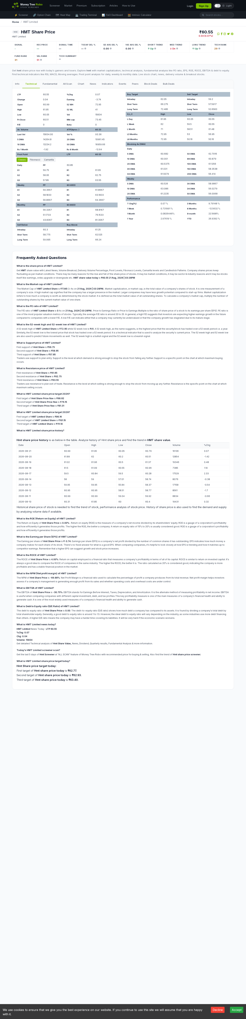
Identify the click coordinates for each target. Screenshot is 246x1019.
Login (190, 5)
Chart (81, 83)
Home (15, 21)
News (93, 83)
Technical (31, 83)
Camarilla (49, 159)
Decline (218, 1010)
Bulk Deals (169, 83)
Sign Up (204, 5)
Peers (135, 83)
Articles (113, 5)
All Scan (67, 83)
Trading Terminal (86, 15)
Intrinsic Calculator (139, 15)
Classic (22, 159)
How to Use (128, 5)
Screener (55, 5)
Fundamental (50, 83)
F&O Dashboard (112, 15)
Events (122, 83)
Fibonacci (35, 159)
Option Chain (42, 15)
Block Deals (150, 83)
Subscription (98, 5)
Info (17, 83)
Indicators (107, 83)
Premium (82, 5)
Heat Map (63, 15)
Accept (236, 1010)
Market (68, 5)
